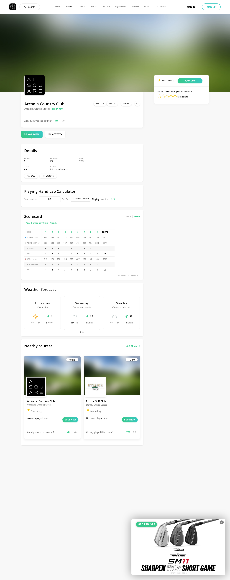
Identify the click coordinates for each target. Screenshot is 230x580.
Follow (100, 103)
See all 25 (131, 346)
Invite (112, 103)
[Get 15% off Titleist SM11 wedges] (178, 547)
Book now (70, 419)
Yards (128, 216)
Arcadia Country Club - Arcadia (42, 222)
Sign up (211, 6)
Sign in (191, 6)
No (63, 120)
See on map (57, 109)
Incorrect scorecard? (128, 275)
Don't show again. (179, 573)
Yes (56, 120)
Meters (137, 216)
